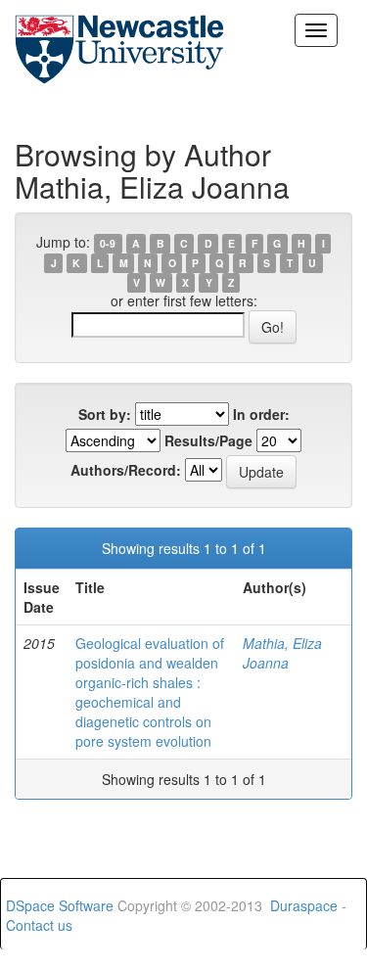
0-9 (107, 243)
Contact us (39, 925)
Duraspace (304, 905)
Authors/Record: (125, 470)
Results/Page (208, 440)
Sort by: (104, 414)
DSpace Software (60, 905)
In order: (261, 414)
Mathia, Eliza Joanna (282, 652)
